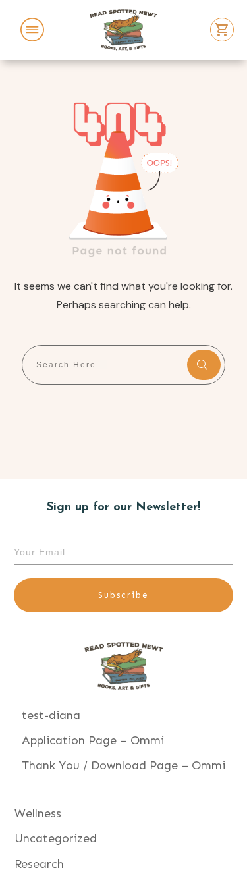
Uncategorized (55, 838)
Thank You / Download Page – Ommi (123, 765)
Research (39, 864)
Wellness (37, 813)
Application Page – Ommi (93, 740)
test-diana (51, 715)
